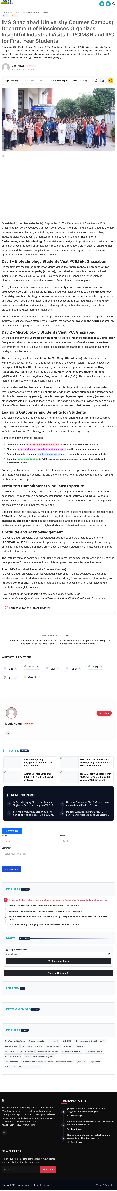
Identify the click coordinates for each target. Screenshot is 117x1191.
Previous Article (49, 635)
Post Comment (11, 869)
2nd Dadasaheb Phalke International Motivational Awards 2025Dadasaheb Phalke (38, 1061)
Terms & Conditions (105, 1185)
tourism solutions (53, 1046)
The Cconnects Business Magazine (39, 1056)
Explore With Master (94, 1051)
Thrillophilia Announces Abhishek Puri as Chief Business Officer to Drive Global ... (32, 642)
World (12, 12)
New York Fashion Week (15, 1041)
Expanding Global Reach (32, 1046)
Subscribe (48, 1169)
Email (62, 835)
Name (4, 835)
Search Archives (58, 961)
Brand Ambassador (36, 1041)
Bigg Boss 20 (53, 1041)
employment (95, 1061)
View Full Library (58, 973)
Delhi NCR (67, 1041)
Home (4, 12)
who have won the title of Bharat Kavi (90, 1041)
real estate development (72, 1051)
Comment (6, 847)
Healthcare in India (13, 1056)
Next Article (66, 635)
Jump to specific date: (16, 949)
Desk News (13, 723)
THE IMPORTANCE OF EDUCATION (19, 1051)
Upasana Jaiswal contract (47, 1051)
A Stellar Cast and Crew (73, 1046)
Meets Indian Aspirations (29, 1067)
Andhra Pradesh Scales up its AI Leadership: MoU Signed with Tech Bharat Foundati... (85, 642)
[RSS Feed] (7, 732)
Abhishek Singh (11, 1046)
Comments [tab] (12, 830)
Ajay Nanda (81, 1061)
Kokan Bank (10, 1067)
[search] (114, 3)
